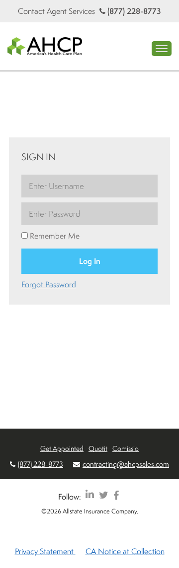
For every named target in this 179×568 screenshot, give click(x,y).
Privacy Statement (45, 551)
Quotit (98, 448)
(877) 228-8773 (133, 10)
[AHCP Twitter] (103, 495)
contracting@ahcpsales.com (126, 464)
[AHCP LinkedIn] (89, 495)
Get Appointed (62, 448)
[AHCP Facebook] (116, 495)
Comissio (125, 448)
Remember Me (54, 235)
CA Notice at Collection (125, 551)
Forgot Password (48, 284)
